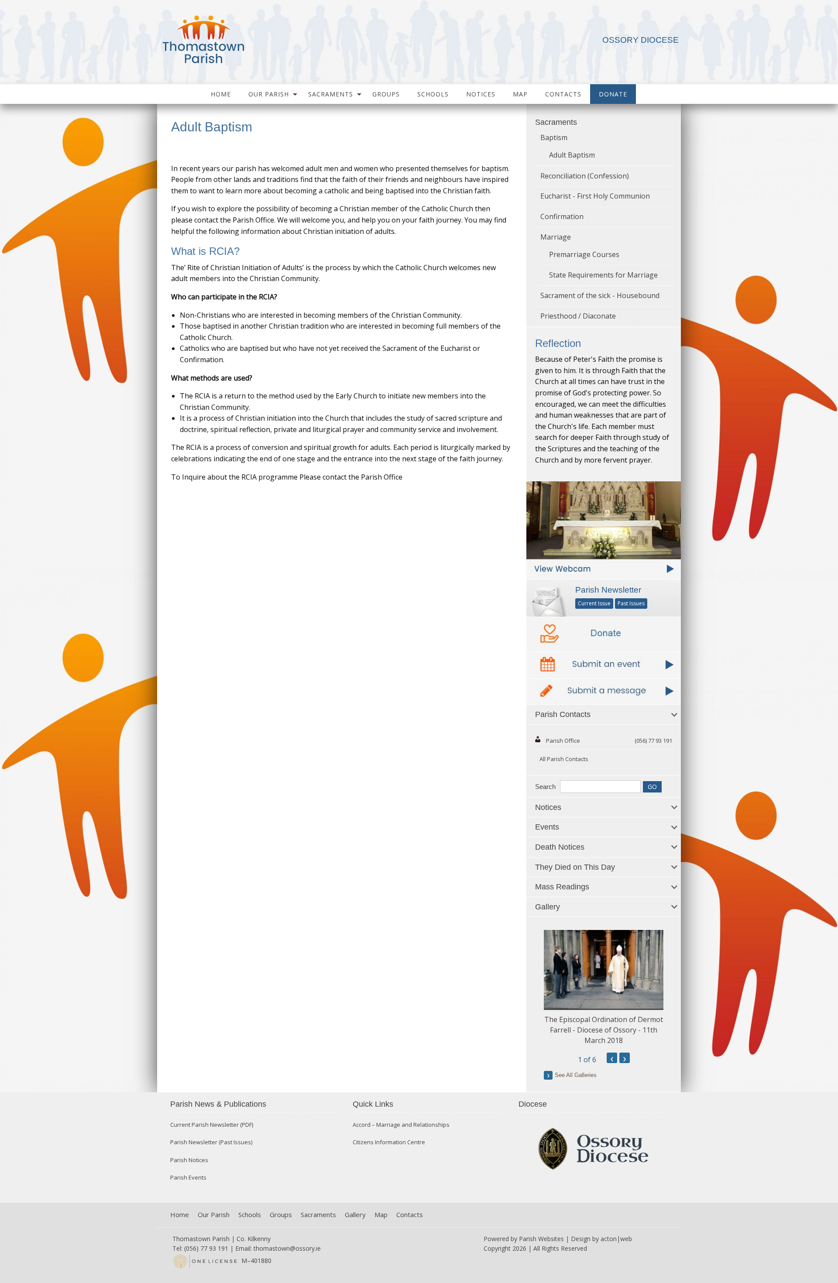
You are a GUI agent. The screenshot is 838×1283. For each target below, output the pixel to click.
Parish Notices (189, 1160)
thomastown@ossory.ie (287, 1248)
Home (221, 94)
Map (520, 94)
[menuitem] (221, 94)
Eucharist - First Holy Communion (595, 196)
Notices (480, 94)
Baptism (553, 137)
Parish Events (188, 1177)
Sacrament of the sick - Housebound (599, 295)
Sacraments (330, 94)
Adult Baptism (572, 155)
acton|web (616, 1239)
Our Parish (268, 94)
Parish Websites (541, 1239)
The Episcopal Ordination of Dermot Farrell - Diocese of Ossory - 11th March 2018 (603, 1030)
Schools (433, 94)
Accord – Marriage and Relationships (401, 1125)
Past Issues (631, 603)
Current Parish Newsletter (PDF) (211, 1125)
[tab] (603, 715)
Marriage (555, 237)
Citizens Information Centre (389, 1142)
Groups (386, 94)
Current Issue (594, 603)
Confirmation (562, 216)
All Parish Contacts (563, 759)
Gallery (355, 1214)
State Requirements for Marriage (603, 275)
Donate (613, 94)
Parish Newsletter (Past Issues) (211, 1142)
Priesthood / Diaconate (578, 316)
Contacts (563, 94)
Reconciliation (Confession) (584, 176)
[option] (603, 988)
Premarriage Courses (584, 254)
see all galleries (576, 1075)
